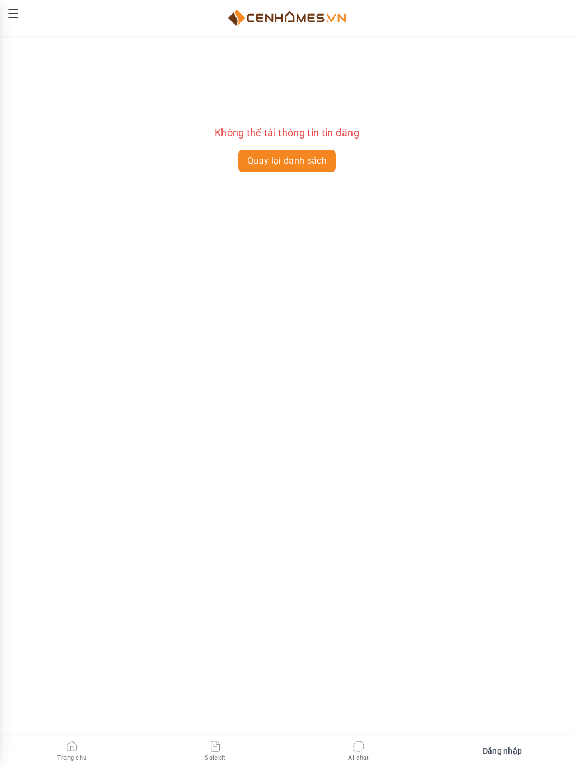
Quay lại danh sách (287, 160)
